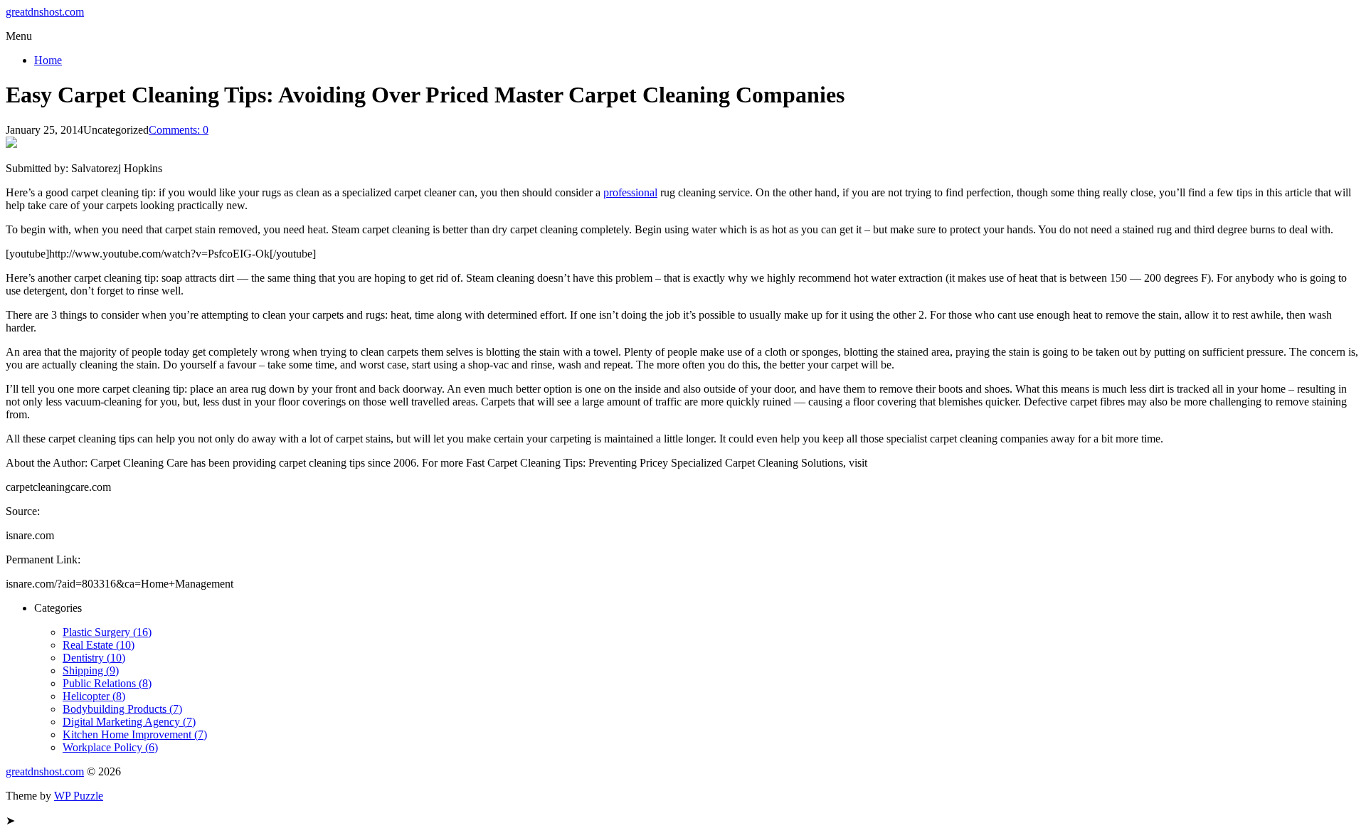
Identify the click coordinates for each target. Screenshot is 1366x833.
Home (48, 60)
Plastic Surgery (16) (107, 632)
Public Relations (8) (107, 683)
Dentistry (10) (94, 658)
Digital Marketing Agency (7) (129, 722)
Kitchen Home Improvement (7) (135, 734)
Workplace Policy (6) (110, 747)
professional (630, 192)
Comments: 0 (178, 130)
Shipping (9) (91, 670)
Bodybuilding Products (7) (122, 709)
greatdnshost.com (45, 12)
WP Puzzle (78, 796)
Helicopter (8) (94, 696)
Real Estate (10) (98, 645)
